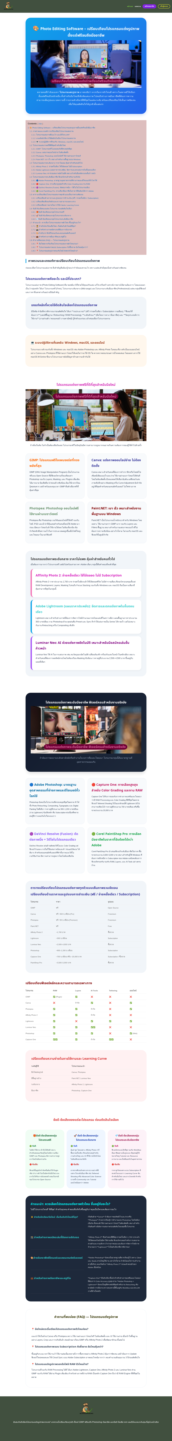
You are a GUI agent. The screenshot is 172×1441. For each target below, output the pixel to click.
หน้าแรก (130, 6)
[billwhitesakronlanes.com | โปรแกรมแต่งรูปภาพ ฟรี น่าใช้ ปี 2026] (16, 6)
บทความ (138, 6)
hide (40, 124)
